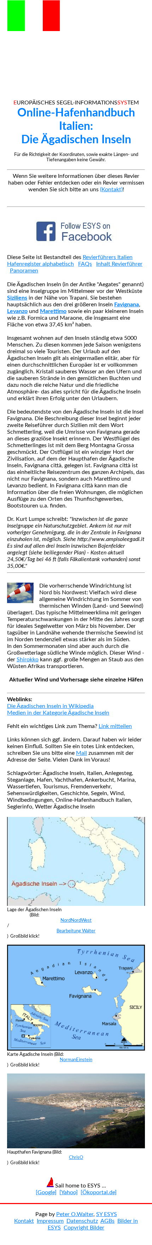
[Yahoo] (68, 1192)
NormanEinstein (76, 1060)
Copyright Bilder (84, 1228)
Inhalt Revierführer (119, 264)
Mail (81, 753)
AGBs (107, 1221)
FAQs (85, 264)
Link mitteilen (115, 726)
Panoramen (24, 270)
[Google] (46, 1192)
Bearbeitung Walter (76, 931)
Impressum (50, 1221)
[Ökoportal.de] (99, 1192)
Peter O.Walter (74, 1214)
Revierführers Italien (108, 257)
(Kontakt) (111, 189)
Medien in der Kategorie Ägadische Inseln (58, 713)
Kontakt (24, 1221)
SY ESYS (106, 1214)
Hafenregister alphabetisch (40, 264)
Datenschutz (82, 1221)
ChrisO (76, 1157)
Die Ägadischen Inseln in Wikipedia (50, 706)
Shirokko (28, 659)
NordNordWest (76, 920)
